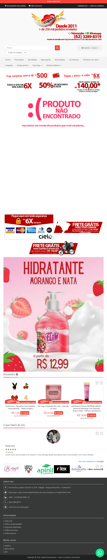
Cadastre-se (82, 6)
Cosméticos (74, 60)
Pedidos (7, 546)
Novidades (32, 60)
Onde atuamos (10, 533)
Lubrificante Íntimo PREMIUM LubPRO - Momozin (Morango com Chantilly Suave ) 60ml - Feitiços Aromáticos (86, 408)
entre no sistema (97, 6)
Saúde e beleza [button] (52, 65)
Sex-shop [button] (37, 65)
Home (7, 60)
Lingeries (9, 65)
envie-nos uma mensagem (19, 507)
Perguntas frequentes (12, 527)
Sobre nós (8, 521)
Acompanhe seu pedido (16, 6)
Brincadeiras (60, 60)
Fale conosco (36, 6)
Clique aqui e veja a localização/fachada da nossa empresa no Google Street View (39, 492)
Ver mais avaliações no (91, 461)
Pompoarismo (22, 65)
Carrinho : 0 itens (90, 48)
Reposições (46, 60)
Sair (6, 552)
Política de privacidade (13, 524)
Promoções (19, 60)
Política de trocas (11, 530)
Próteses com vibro (91, 60)
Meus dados (9, 549)
